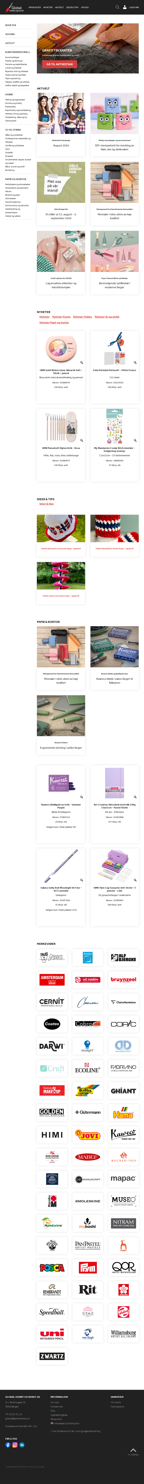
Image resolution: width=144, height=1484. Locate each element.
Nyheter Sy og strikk (107, 316)
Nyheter (48, 7)
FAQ (53, 1410)
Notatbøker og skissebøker (17, 184)
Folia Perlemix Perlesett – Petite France (114, 370)
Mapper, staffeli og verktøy (17, 81)
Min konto (116, 1402)
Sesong (10, 34)
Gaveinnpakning (13, 202)
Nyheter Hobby (82, 316)
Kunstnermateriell (17, 52)
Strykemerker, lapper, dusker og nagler (18, 161)
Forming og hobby (13, 103)
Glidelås (9, 152)
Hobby (9, 94)
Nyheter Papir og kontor (54, 322)
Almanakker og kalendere (16, 187)
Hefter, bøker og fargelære (17, 85)
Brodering (9, 170)
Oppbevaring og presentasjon (12, 211)
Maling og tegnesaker (15, 99)
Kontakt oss (57, 1406)
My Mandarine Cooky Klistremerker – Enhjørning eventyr (114, 450)
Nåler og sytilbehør (14, 135)
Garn (7, 149)
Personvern (56, 1419)
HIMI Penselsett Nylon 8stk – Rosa (61, 448)
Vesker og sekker (13, 216)
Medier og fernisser (14, 60)
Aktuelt (59, 7)
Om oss (85, 7)
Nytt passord (117, 1406)
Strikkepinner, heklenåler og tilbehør (18, 140)
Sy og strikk (13, 129)
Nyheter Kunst (61, 316)
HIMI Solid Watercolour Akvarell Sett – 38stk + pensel (61, 372)
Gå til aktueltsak (60, 64)
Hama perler (10, 120)
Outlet (10, 43)
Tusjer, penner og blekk (15, 74)
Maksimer (39, 1467)
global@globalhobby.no (17, 1418)
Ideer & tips (72, 7)
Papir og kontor (15, 179)
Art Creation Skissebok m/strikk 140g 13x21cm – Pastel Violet (115, 806)
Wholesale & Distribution (66, 1423)
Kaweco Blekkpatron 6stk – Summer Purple (61, 806)
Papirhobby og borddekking (18, 110)
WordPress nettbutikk (17, 1467)
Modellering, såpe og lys (16, 117)
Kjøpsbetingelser (59, 1415)
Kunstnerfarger (12, 57)
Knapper (9, 156)
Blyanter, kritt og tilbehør (16, 71)
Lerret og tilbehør (13, 67)
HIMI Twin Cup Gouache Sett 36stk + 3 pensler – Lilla (115, 889)
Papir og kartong (13, 78)
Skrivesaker (10, 198)
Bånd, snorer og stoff (15, 166)
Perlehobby (10, 106)
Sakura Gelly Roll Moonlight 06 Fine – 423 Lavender (61, 889)
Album (8, 191)
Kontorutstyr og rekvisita (17, 205)
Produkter (35, 7)
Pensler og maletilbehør (16, 64)
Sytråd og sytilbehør (14, 145)
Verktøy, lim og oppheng (16, 113)
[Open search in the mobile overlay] (117, 7)
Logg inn (134, 7)
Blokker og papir (12, 194)
